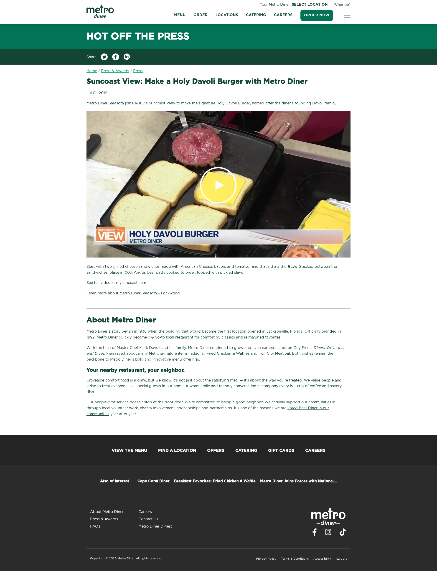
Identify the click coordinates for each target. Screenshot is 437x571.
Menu (179, 15)
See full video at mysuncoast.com (116, 283)
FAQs (95, 526)
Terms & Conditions (295, 558)
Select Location (310, 4)
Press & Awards (115, 71)
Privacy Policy (266, 558)
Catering (256, 15)
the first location (231, 331)
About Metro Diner (107, 512)
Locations (227, 15)
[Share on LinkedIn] (127, 57)
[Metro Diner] (100, 17)
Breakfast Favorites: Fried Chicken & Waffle (215, 481)
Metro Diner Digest (155, 526)
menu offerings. (186, 359)
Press (138, 71)
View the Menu (129, 451)
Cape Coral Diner (153, 481)
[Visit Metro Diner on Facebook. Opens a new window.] (314, 533)
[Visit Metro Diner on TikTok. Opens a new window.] (343, 533)
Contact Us (148, 519)
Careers (283, 15)
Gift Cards (281, 451)
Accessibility (322, 558)
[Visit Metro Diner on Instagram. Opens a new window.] (328, 533)
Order (200, 15)
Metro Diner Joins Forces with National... (298, 481)
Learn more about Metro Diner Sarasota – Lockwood (133, 293)
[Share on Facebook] (115, 57)
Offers (215, 451)
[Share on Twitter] (104, 57)
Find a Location (177, 451)
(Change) (342, 4)
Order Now (316, 15)
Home (91, 71)
